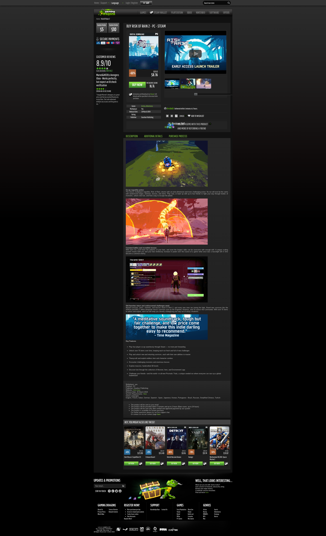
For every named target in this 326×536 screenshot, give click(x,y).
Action (143, 106)
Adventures (149, 106)
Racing (205, 512)
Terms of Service (113, 509)
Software (214, 12)
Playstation (177, 12)
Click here (136, 390)
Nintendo (200, 12)
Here (145, 394)
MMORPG (205, 514)
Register (134, 2)
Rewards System (113, 512)
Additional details (153, 136)
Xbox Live (190, 509)
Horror (216, 516)
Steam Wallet (160, 12)
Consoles (190, 516)
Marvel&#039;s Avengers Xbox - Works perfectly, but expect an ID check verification (107, 80)
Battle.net (191, 514)
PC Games (179, 519)
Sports (216, 509)
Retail (178, 514)
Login (128, 2)
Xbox (189, 12)
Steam (152, 94)
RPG (204, 516)
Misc (204, 519)
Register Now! (128, 519)
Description (132, 136)
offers (226, 12)
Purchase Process (178, 136)
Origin (189, 512)
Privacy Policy (101, 512)
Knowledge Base (155, 509)
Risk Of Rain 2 (105, 18)
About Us (100, 509)
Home (96, 2)
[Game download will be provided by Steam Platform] (130, 95)
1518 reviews (104, 70)
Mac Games (191, 519)
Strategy (216, 514)
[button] (105, 2)
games (143, 12)
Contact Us (164, 509)
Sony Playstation (181, 509)
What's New (101, 514)
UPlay (178, 516)
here (207, 492)
